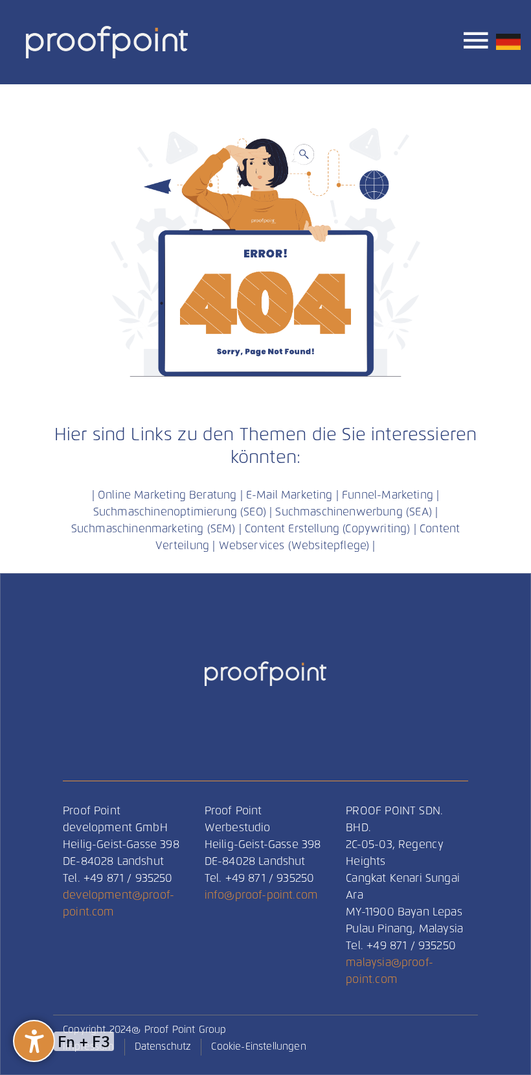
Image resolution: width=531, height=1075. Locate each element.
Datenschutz (163, 1047)
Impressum (89, 1047)
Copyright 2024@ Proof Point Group (145, 1030)
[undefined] (34, 1041)
